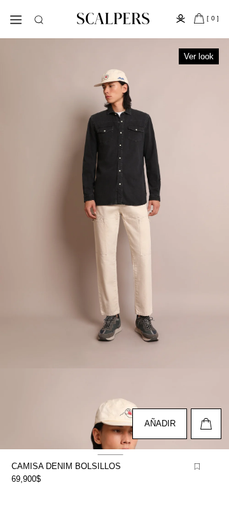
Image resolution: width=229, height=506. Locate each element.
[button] (38, 19)
